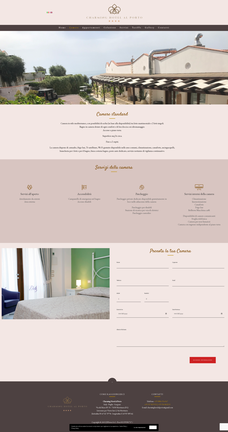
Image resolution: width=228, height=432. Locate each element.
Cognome (174, 262)
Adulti (118, 293)
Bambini (146, 293)
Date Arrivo (120, 309)
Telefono (119, 280)
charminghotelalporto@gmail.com (160, 407)
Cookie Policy (122, 426)
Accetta (153, 427)
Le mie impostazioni (139, 427)
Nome (118, 262)
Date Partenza (176, 309)
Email (173, 280)
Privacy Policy (75, 428)
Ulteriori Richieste (121, 329)
